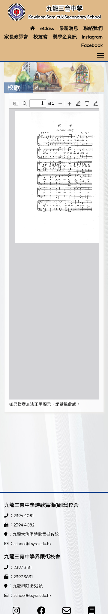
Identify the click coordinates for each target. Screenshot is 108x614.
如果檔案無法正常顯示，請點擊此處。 (44, 404)
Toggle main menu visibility (100, 55)
